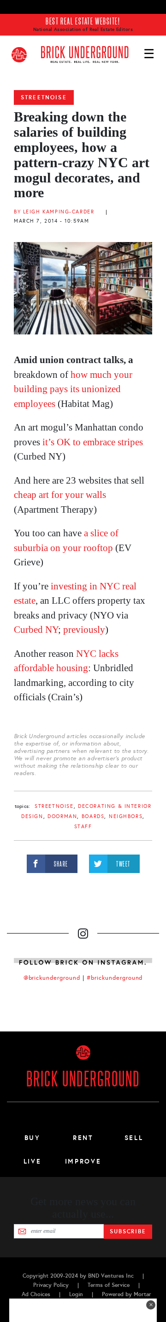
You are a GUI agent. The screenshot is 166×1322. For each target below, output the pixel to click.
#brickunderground (115, 978)
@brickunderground (52, 978)
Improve (83, 1161)
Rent (83, 1138)
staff (83, 827)
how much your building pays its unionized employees (73, 389)
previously (84, 629)
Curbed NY (36, 629)
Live (33, 1161)
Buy (32, 1138)
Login (76, 1294)
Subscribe (128, 1231)
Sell (134, 1138)
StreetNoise (44, 97)
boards (93, 816)
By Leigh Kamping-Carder (54, 212)
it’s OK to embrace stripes (92, 442)
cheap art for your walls (60, 494)
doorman (62, 816)
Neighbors (125, 816)
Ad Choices (36, 1294)
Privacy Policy (51, 1285)
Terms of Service (109, 1285)
